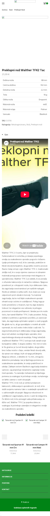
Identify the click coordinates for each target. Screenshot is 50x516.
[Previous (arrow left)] (0, 515)
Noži (11, 10)
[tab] (6, 134)
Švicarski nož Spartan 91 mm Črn (13, 446)
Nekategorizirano (18, 124)
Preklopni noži (19, 10)
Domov (4, 10)
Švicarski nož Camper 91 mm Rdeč (36, 446)
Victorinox (13, 450)
